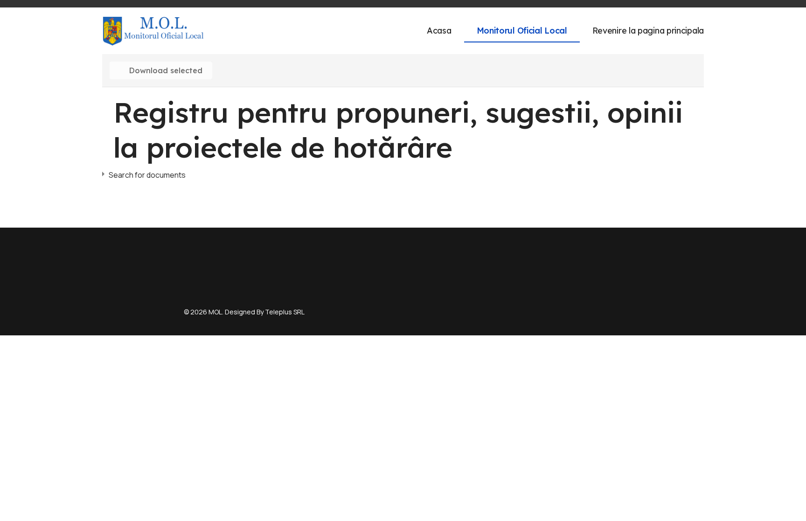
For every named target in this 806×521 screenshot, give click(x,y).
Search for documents (147, 175)
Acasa (439, 30)
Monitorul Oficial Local (522, 30)
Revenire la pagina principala (648, 30)
